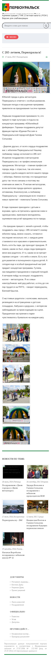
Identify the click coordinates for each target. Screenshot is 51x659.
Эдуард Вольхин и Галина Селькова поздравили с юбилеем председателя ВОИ (35, 490)
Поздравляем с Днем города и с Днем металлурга (12, 488)
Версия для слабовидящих (15, 18)
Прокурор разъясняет (20, 636)
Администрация (9, 15)
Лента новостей (18, 602)
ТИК (21, 15)
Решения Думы (18, 587)
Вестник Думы (17, 585)
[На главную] (23, 8)
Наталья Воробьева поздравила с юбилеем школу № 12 (13, 555)
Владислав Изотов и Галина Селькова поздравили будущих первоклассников (36, 524)
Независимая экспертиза (22, 634)
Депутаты (16, 622)
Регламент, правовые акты (22, 582)
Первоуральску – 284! (12, 520)
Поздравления (18, 605)
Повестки (15, 616)
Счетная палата (32, 15)
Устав (14, 619)
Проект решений (18, 590)
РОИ (44, 15)
